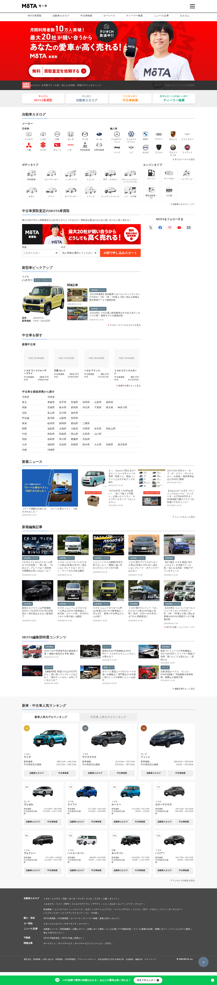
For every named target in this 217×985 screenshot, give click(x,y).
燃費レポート (161, 929)
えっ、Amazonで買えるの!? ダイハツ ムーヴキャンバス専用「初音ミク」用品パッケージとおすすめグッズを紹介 (121, 476)
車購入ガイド (108, 667)
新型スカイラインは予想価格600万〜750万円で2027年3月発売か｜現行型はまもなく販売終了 (89, 85)
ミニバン (137, 909)
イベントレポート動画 (180, 929)
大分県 (97, 444)
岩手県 (62, 402)
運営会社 (27, 959)
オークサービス (65, 943)
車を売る (43, 98)
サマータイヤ (70, 924)
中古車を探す (130, 98)
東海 (24, 423)
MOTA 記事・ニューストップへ (180, 627)
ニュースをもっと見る (185, 517)
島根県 (62, 434)
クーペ (163, 909)
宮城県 (74, 402)
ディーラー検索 (134, 15)
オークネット (50, 943)
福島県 (109, 402)
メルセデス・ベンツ (53, 904)
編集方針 (139, 959)
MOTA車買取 (35, 15)
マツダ (80, 898)
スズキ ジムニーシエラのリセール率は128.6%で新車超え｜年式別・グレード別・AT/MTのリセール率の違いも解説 (72, 612)
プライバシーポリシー (86, 959)
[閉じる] (212, 980)
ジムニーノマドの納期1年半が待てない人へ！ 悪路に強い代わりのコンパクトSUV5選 (108, 565)
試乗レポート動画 (95, 929)
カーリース (109, 15)
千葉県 (97, 407)
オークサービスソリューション (89, 943)
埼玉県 (86, 407)
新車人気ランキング (109, 918)
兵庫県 (86, 428)
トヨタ (47, 898)
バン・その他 (91, 913)
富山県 (51, 413)
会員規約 (129, 959)
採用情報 (37, 959)
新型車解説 (169, 558)
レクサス (56, 898)
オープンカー (175, 909)
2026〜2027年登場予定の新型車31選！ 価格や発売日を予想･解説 (61, 652)
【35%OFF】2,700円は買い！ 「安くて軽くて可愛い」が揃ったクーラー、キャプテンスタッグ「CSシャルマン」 (121, 496)
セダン (88, 909)
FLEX (108, 943)
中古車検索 (86, 15)
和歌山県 (110, 428)
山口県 (97, 434)
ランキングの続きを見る (184, 880)
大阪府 (74, 428)
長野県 (74, 418)
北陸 (24, 413)
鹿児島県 (122, 444)
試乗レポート (79, 929)
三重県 (86, 423)
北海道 (25, 397)
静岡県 (62, 423)
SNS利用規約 (70, 959)
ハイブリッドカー (52, 913)
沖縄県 (51, 450)
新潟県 (51, 418)
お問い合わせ (48, 959)
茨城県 (51, 407)
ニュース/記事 (161, 15)
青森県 (51, 402)
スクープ (107, 647)
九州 (24, 444)
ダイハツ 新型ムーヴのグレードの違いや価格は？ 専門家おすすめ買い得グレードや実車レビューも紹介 (119, 675)
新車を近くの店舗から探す (174, 98)
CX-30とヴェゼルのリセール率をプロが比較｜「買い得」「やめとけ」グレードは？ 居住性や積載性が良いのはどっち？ (37, 566)
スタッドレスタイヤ (53, 924)
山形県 (97, 402)
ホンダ (72, 898)
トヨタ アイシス (92, 370)
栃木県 (62, 407)
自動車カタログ (61, 15)
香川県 (62, 439)
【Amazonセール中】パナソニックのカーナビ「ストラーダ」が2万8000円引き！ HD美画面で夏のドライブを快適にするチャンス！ (180, 496)
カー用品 (28, 923)
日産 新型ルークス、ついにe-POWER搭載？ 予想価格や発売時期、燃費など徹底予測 (177, 674)
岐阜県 (51, 423)
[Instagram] (169, 227)
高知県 (86, 439)
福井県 (74, 413)
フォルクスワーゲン (81, 904)
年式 (63, 247)
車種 (24, 247)
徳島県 (51, 439)
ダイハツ (113, 898)
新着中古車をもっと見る (129, 385)
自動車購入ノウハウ (98, 290)
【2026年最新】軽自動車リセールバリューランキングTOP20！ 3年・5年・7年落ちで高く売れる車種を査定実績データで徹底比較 (114, 297)
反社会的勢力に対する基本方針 (111, 959)
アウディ (96, 904)
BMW (66, 904)
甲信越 (25, 418)
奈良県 (97, 428)
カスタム (184, 15)
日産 (65, 898)
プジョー (139, 904)
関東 (24, 407)
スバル (89, 898)
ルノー (121, 904)
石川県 (62, 413)
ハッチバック (77, 909)
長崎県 (74, 444)
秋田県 (86, 402)
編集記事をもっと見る (185, 689)
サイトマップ (150, 959)
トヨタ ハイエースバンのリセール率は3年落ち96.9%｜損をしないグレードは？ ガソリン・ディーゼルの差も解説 (72, 566)
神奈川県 (122, 407)
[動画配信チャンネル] (179, 227)
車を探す (86, 98)
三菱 (105, 898)
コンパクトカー (61, 909)
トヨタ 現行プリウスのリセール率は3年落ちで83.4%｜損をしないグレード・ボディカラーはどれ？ (143, 566)
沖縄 (24, 450)
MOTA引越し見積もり (72, 938)
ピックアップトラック (72, 913)
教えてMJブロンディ (53, 933)
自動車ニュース (51, 929)
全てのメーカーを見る (185, 159)
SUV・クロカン (150, 909)
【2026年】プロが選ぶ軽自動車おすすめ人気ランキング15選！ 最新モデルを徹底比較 (114, 314)
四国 (24, 439)
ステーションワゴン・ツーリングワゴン (112, 909)
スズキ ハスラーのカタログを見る (125, 325)
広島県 (86, 434)
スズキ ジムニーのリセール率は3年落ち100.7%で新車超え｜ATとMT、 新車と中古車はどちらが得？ (108, 612)
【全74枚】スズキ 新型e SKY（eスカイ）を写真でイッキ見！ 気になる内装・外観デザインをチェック (178, 566)
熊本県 (86, 444)
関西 (24, 428)
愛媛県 (74, 439)
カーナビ (83, 924)
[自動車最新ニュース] (150, 227)
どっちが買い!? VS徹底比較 (118, 929)
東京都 (109, 407)
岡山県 (74, 434)
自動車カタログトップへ (184, 204)
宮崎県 (109, 444)
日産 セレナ (60, 370)
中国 (24, 434)
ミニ (105, 904)
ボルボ (112, 904)
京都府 (62, 428)
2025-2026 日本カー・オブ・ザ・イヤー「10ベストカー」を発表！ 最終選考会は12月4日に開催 (180, 474)
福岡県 (51, 444)
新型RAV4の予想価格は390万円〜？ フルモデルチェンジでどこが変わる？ (119, 654)
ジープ (129, 904)
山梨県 (62, 418)
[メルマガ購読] (188, 227)
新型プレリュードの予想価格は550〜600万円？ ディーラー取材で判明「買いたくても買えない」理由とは (178, 655)
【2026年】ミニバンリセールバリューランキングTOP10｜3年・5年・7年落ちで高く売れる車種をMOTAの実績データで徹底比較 (179, 614)
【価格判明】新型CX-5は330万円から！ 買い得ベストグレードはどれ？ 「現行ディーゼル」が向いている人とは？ (61, 675)
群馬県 (74, 407)
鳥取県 (51, 434)
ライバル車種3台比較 (143, 929)
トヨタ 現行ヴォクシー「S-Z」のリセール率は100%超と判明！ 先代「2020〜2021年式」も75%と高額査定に (143, 612)
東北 (24, 402)
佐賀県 (62, 444)
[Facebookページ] (160, 227)
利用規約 (59, 959)
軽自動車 (48, 909)
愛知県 (74, 423)
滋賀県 (51, 428)
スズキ (97, 898)
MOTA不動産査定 (52, 938)
